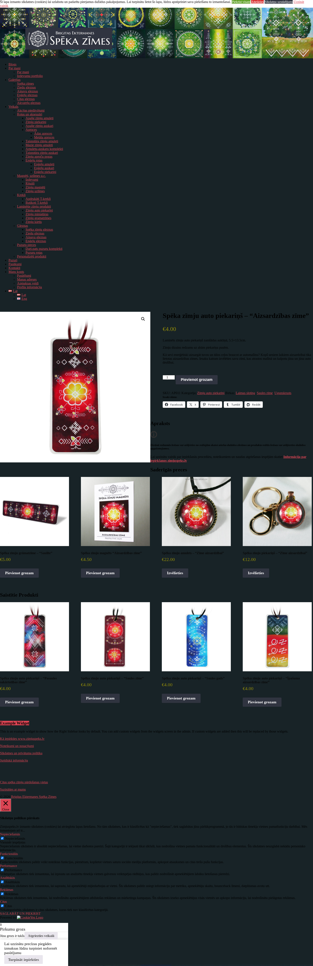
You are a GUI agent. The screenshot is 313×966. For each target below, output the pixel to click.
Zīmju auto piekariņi (39, 210)
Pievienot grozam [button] (19, 573)
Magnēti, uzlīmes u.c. (31, 176)
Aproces (31, 129)
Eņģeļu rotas (34, 160)
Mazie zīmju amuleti (39, 145)
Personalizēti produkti (31, 256)
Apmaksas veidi (28, 283)
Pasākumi (15, 264)
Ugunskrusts (282, 393)
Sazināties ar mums (13, 789)
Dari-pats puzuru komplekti (44, 249)
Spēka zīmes (25, 83)
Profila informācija (29, 287)
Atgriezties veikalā (41, 936)
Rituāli (30, 183)
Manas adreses (27, 279)
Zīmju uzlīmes (35, 191)
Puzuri (13, 260)
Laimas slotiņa (245, 393)
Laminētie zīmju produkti (34, 206)
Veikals (13, 106)
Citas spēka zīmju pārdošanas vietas (24, 782)
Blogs (12, 64)
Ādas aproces (43, 133)
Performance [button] (8, 866)
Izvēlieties (175, 573)
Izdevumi (32, 179)
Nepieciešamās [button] (10, 834)
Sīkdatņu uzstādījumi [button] (279, 2)
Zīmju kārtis (34, 222)
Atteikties (257, 2)
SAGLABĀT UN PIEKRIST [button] (20, 913)
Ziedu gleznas (26, 87)
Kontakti (14, 268)
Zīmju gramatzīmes (38, 218)
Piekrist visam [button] (241, 2)
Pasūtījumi (24, 275)
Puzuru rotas (34, 252)
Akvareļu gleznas (28, 103)
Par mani (14, 68)
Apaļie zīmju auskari (39, 126)
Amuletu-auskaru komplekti (44, 149)
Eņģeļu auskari (44, 168)
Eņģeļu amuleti (44, 164)
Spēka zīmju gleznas (39, 229)
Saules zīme (265, 393)
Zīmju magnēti (35, 187)
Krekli (21, 195)
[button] (143, 319)
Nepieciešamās (15, 838)
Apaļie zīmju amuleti (39, 118)
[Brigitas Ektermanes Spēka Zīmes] (156, 57)
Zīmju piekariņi (36, 122)
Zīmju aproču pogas (39, 156)
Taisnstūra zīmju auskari (42, 152)
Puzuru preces (26, 245)
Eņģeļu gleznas (27, 95)
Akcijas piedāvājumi (31, 110)
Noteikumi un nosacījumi (17, 746)
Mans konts (16, 272)
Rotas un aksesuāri (29, 114)
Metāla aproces (44, 137)
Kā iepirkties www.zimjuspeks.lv (22, 738)
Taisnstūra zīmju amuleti (42, 141)
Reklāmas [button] (6, 890)
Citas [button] (3, 901)
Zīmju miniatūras (37, 214)
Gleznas (22, 225)
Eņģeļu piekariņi (45, 172)
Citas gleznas (26, 99)
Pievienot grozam (196, 379)
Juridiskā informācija (14, 760)
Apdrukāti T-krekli (38, 199)
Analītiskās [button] (7, 878)
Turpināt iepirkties (23, 959)
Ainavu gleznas (27, 91)
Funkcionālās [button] (9, 854)
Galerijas (14, 80)
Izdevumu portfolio (30, 76)
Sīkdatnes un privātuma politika (21, 753)
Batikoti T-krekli (37, 202)
